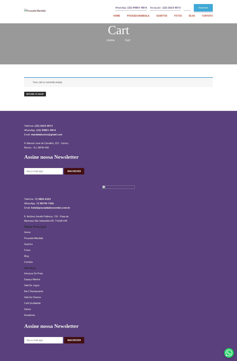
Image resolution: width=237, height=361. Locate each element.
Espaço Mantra (32, 279)
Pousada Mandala (33, 238)
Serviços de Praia (33, 273)
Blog (26, 256)
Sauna (27, 309)
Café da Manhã (32, 303)
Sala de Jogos (32, 285)
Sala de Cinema (32, 297)
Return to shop (35, 94)
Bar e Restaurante (33, 291)
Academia (29, 315)
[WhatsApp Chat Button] (229, 353)
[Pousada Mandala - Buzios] (44, 12)
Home (27, 232)
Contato (28, 262)
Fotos (27, 250)
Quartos (28, 244)
